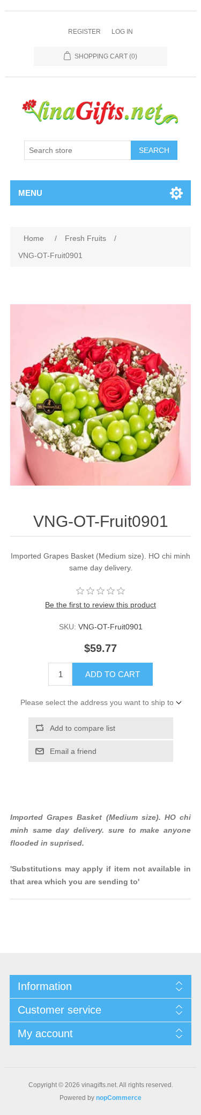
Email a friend (73, 751)
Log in (122, 31)
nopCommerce (119, 1098)
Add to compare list (82, 728)
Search (154, 150)
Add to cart (112, 674)
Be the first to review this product (100, 604)
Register (84, 31)
